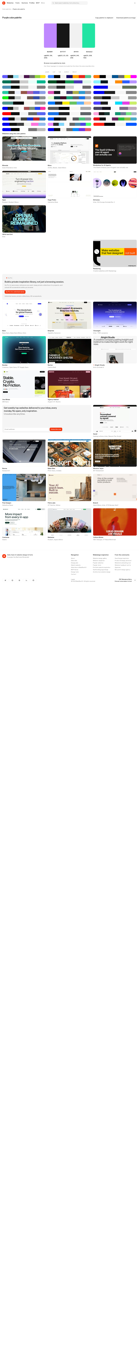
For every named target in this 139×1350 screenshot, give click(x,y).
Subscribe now (56, 429)
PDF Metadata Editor (125, 579)
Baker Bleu (51, 468)
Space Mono (58, 539)
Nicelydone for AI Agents (102, 165)
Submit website (75, 565)
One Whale (6, 399)
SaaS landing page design (100, 569)
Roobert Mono (14, 202)
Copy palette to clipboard (104, 18)
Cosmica (5, 367)
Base (4, 331)
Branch (95, 503)
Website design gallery (100, 558)
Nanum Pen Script (114, 436)
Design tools (75, 572)
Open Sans (13, 367)
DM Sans (5, 402)
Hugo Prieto (52, 200)
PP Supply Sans (22, 367)
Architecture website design (101, 572)
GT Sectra (51, 505)
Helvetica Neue (7, 505)
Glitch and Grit (7, 234)
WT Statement (98, 471)
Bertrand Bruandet (22, 557)
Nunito (58, 402)
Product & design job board (123, 560)
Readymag (97, 268)
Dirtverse (96, 200)
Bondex (4, 365)
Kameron (57, 333)
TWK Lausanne (102, 333)
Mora (49, 165)
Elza (3, 236)
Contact (73, 574)
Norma (4, 468)
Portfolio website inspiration (101, 567)
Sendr (95, 434)
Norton (50, 365)
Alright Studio (99, 365)
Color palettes (6, 9)
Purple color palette (19, 9)
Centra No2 (52, 367)
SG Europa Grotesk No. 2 (106, 202)
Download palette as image (126, 18)
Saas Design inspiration (122, 558)
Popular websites (98, 563)
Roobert (5, 202)
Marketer (51, 537)
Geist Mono (62, 168)
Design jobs (74, 563)
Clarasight (97, 331)
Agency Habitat (53, 399)
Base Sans (6, 333)
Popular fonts (97, 565)
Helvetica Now (53, 202)
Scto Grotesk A (98, 367)
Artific (50, 168)
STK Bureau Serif (112, 505)
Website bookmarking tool (123, 563)
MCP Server (74, 569)
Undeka (58, 471)
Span (4, 200)
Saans (4, 539)
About (73, 558)
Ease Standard (7, 168)
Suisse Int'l (6, 471)
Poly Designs (6, 503)
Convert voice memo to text (123, 581)
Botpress (51, 331)
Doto (24, 333)
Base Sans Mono (16, 333)
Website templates (99, 560)
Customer (5, 537)
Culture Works (98, 537)
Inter (15, 168)
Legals (73, 579)
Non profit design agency (122, 569)
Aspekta (51, 333)
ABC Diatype (97, 539)
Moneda (5, 165)
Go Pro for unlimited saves (15, 292)
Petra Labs (51, 503)
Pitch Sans (51, 471)
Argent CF (51, 402)
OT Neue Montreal (109, 539)
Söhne (58, 505)
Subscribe (74, 560)
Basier (55, 168)
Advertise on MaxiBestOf (78, 567)
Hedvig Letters (98, 436)
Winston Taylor (98, 468)
